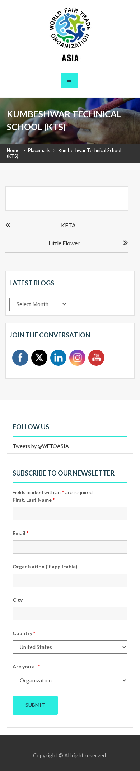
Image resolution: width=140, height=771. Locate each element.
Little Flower (64, 243)
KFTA (68, 225)
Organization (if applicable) (45, 566)
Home (13, 150)
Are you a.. (26, 666)
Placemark (39, 150)
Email (20, 533)
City (18, 600)
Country (24, 633)
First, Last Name (34, 500)
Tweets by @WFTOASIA (41, 446)
